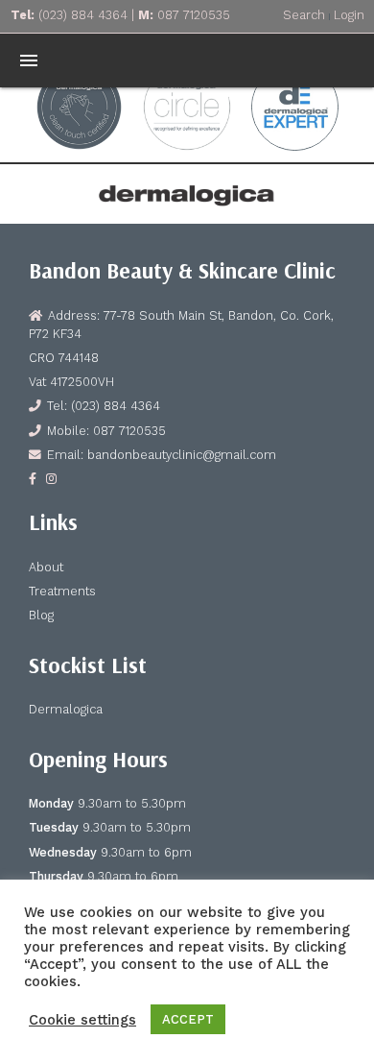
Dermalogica (66, 709)
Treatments (62, 591)
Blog (41, 615)
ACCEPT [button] (188, 1019)
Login (349, 15)
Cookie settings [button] (82, 1019)
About (46, 567)
